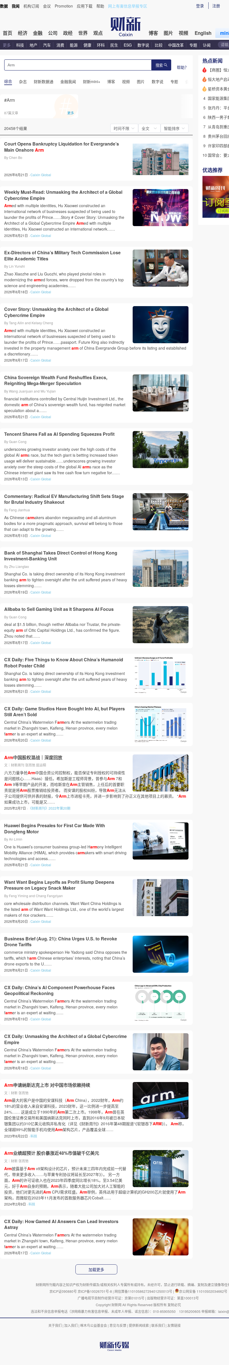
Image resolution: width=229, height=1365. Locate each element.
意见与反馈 (117, 1325)
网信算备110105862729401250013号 (144, 1291)
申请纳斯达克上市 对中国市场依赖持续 (47, 1085)
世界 (83, 33)
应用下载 (84, 6)
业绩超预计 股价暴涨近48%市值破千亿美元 (51, 1153)
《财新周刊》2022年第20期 (49, 808)
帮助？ (183, 67)
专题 (193, 45)
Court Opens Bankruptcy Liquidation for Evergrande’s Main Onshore (61, 147)
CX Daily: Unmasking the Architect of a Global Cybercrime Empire (65, 1039)
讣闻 (207, 45)
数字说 (143, 45)
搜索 (159, 65)
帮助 (100, 6)
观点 (98, 33)
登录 (200, 5)
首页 (7, 33)
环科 (101, 45)
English (203, 33)
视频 (183, 33)
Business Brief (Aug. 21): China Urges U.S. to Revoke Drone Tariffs (60, 942)
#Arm (9, 100)
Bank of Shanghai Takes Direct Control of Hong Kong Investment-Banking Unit (60, 556)
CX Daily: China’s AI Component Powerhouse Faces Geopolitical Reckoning (59, 990)
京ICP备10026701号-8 (95, 1291)
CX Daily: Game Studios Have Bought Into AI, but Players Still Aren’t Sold (64, 712)
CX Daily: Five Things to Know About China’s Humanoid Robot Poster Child (63, 663)
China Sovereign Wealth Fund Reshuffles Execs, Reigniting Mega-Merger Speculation (55, 380)
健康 (87, 45)
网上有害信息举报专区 (127, 6)
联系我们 (158, 1325)
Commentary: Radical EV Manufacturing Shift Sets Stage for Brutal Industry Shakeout (64, 499)
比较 (159, 45)
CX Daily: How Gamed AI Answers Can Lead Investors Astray (61, 1224)
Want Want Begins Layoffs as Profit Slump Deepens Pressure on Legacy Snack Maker (59, 885)
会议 (47, 6)
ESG (128, 45)
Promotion (64, 6)
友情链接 (174, 1325)
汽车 (47, 45)
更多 (7, 45)
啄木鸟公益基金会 (94, 1325)
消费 (60, 45)
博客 (153, 33)
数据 (4, 6)
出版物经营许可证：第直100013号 (173, 1298)
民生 (114, 45)
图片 (168, 33)
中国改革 (176, 45)
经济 (22, 33)
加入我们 (71, 1325)
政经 (68, 33)
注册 (216, 5)
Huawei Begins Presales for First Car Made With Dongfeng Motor (54, 828)
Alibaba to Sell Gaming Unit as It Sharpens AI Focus (59, 609)
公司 (53, 33)
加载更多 (96, 1269)
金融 (37, 33)
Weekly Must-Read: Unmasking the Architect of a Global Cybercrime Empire (63, 195)
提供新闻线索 (139, 1325)
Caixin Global (40, 174)
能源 (74, 45)
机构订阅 (31, 6)
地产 (33, 45)
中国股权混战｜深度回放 (33, 757)
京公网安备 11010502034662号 (203, 1291)
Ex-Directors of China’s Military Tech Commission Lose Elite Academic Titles (62, 256)
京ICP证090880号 (63, 1291)
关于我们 (55, 1325)
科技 (20, 45)
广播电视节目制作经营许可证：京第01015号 (111, 1298)
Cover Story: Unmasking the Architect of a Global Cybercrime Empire (56, 312)
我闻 (16, 6)
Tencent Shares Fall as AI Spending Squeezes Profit (59, 434)
